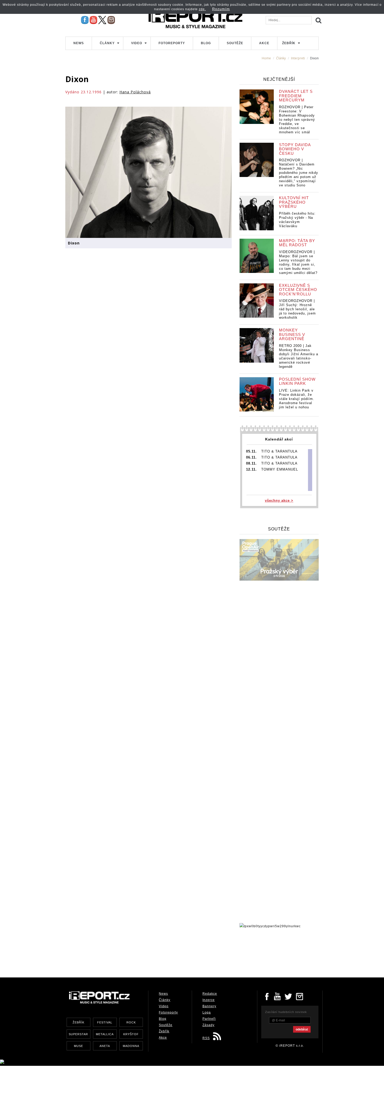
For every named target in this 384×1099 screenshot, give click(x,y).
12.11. (251, 469)
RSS (206, 1038)
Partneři (209, 1019)
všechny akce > (279, 500)
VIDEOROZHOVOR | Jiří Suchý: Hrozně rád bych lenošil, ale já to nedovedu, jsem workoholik (297, 309)
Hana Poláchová (135, 91)
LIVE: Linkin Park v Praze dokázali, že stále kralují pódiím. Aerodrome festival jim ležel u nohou (296, 398)
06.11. (251, 457)
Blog (206, 43)
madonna (131, 1046)
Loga (206, 1012)
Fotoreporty (172, 43)
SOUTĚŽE (279, 529)
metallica (105, 1034)
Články (107, 43)
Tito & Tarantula (279, 451)
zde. (202, 9)
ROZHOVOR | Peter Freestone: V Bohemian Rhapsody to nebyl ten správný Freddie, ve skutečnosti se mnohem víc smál (297, 119)
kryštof (131, 1034)
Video (136, 43)
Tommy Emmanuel (279, 469)
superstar (78, 1034)
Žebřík (288, 43)
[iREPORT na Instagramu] (111, 20)
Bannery (209, 1006)
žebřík (78, 1022)
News (78, 43)
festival (104, 1022)
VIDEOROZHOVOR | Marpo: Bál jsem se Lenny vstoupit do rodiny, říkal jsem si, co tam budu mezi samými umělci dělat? (298, 262)
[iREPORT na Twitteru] (277, 996)
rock (131, 1022)
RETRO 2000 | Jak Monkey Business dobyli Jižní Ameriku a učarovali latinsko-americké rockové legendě (298, 356)
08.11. (251, 463)
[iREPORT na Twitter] (288, 996)
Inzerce (208, 1000)
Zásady (208, 1025)
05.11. (251, 451)
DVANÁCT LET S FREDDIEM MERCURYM (296, 95)
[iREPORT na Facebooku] (85, 20)
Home (266, 58)
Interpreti (298, 58)
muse (78, 1046)
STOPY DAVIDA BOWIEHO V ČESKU (295, 149)
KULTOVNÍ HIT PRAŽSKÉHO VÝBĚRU (294, 202)
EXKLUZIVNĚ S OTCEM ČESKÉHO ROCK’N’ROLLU (298, 289)
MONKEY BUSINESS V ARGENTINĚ (292, 334)
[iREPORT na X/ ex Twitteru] (102, 20)
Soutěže (235, 43)
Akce (264, 43)
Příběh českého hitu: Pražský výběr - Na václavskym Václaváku (297, 219)
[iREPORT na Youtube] (93, 20)
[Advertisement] (160, 951)
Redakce (209, 993)
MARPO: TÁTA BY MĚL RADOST (297, 242)
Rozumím (221, 9)
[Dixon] (148, 172)
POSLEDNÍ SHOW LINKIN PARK (297, 381)
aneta (105, 1046)
